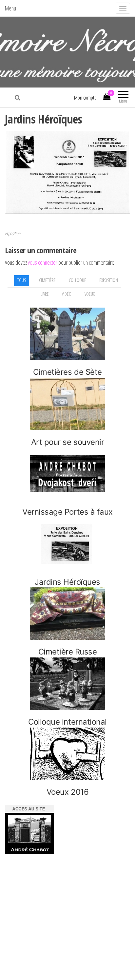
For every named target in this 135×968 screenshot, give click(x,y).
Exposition (12, 233)
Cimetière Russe (67, 651)
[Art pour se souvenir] (67, 404)
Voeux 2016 (67, 792)
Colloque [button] (77, 280)
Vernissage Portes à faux (67, 512)
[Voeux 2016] (67, 754)
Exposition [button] (108, 280)
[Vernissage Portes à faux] (67, 473)
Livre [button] (45, 294)
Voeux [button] (90, 294)
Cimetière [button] (47, 280)
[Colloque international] (67, 683)
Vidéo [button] (66, 294)
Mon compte (85, 97)
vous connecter (42, 262)
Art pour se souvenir (67, 442)
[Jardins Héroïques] (67, 544)
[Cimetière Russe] (67, 613)
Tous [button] (21, 280)
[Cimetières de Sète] (67, 334)
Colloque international (67, 722)
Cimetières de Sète (67, 372)
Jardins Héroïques (67, 582)
